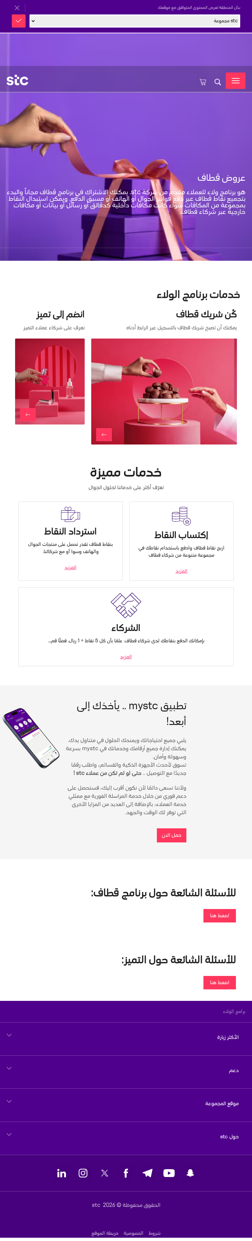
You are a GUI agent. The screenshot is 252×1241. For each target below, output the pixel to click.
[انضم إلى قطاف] (164, 392)
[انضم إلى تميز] (50, 381)
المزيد (181, 571)
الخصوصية (133, 1233)
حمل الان (171, 835)
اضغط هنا (219, 915)
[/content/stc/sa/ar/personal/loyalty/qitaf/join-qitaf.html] (104, 434)
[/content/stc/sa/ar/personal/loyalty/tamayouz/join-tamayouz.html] (28, 414)
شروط (154, 1233)
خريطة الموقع (105, 1233)
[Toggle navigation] (235, 80)
